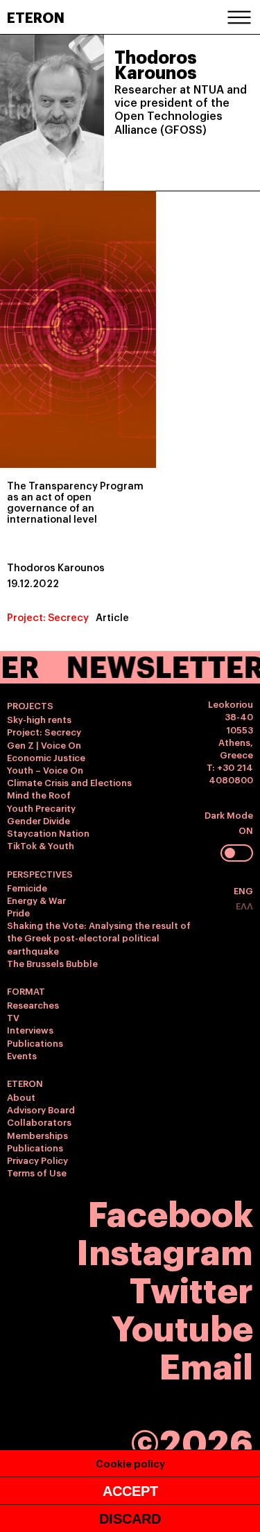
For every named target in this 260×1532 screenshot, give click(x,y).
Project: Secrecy (48, 616)
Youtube (182, 1326)
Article (112, 616)
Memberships (37, 1135)
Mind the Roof (39, 794)
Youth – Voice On (45, 769)
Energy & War (36, 900)
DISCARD (130, 1518)
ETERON (35, 17)
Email (206, 1364)
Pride (18, 912)
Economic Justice (46, 757)
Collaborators (39, 1121)
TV (13, 1017)
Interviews (30, 1029)
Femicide (27, 887)
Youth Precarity (41, 807)
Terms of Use (37, 1172)
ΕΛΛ (244, 905)
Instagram (164, 1249)
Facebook (170, 1211)
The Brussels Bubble (52, 963)
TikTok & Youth (40, 845)
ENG (243, 890)
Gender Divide (38, 820)
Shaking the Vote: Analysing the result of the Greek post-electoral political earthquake (99, 937)
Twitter (191, 1288)
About (21, 1096)
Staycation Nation (48, 832)
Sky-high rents (39, 719)
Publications (35, 1042)
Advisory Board (41, 1109)
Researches (33, 1004)
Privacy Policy (37, 1160)
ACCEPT (130, 1491)
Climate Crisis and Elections (69, 782)
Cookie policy (130, 1463)
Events (22, 1055)
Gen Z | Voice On (44, 744)
